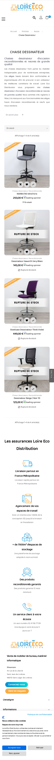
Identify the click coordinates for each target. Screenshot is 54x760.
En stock (28, 128)
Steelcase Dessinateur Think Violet (27, 329)
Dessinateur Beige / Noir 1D (27, 398)
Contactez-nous (16, 684)
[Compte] (41, 18)
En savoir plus (12, 114)
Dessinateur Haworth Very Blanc (27, 261)
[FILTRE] (51, 380)
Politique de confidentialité (39, 714)
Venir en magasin (17, 691)
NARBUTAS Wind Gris (27, 193)
